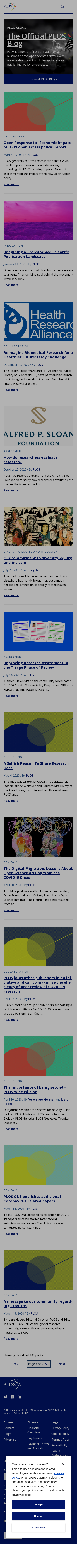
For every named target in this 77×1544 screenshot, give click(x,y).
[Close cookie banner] (63, 1464)
